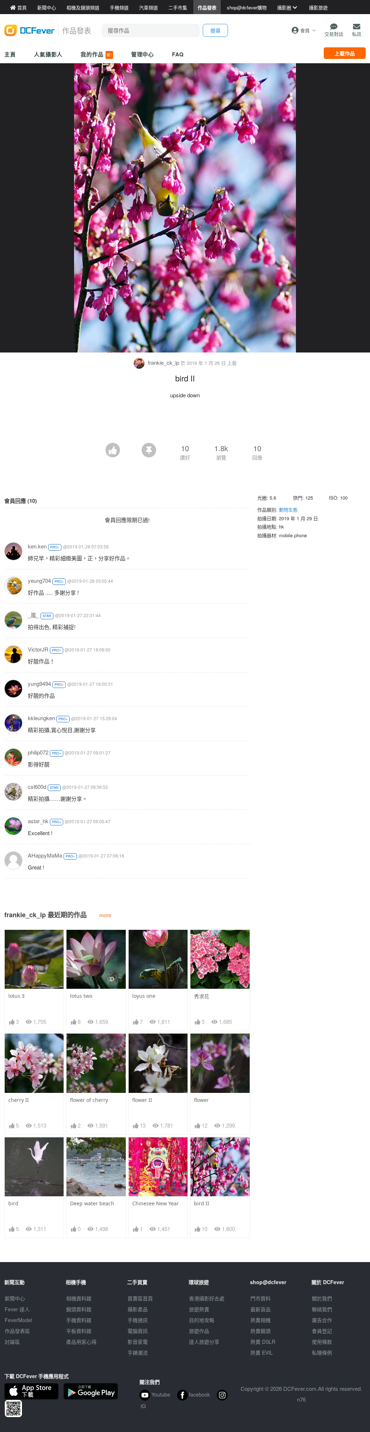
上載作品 (345, 53)
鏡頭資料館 (78, 1309)
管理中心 (142, 54)
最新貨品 (260, 1309)
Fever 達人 (17, 1309)
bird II (201, 1203)
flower (201, 1100)
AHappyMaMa (45, 855)
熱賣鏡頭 (260, 1330)
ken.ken (37, 546)
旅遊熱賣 (199, 1309)
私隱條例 (322, 1352)
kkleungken (41, 718)
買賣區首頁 (140, 1298)
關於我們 (322, 1298)
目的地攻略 (201, 1320)
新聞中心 (15, 1298)
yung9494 (39, 683)
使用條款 (322, 1341)
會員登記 (322, 1330)
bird (13, 1203)
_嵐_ (33, 615)
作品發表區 (17, 1330)
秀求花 (201, 996)
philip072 (38, 752)
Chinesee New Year (155, 1203)
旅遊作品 (199, 1330)
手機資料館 (78, 1320)
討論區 (12, 1341)
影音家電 (138, 1341)
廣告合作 (322, 1320)
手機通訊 (138, 1320)
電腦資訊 (138, 1330)
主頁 (10, 54)
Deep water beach (92, 1203)
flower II (142, 1100)
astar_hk (38, 821)
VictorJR (38, 649)
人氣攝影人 (48, 54)
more (105, 915)
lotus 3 (16, 995)
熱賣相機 (260, 1320)
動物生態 (288, 509)
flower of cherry (89, 1100)
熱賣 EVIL (261, 1352)
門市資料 (260, 1298)
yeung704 (39, 580)
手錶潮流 (138, 1352)
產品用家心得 (81, 1341)
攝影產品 (138, 1309)
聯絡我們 (322, 1309)
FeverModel (18, 1320)
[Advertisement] (185, 423)
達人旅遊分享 (204, 1341)
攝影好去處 (206, 1298)
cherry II (18, 1100)
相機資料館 (78, 1298)
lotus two (81, 995)
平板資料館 (78, 1330)
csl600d (37, 786)
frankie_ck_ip (163, 362)
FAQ (178, 54)
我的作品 (96, 54)
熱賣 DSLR (262, 1341)
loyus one (143, 995)
